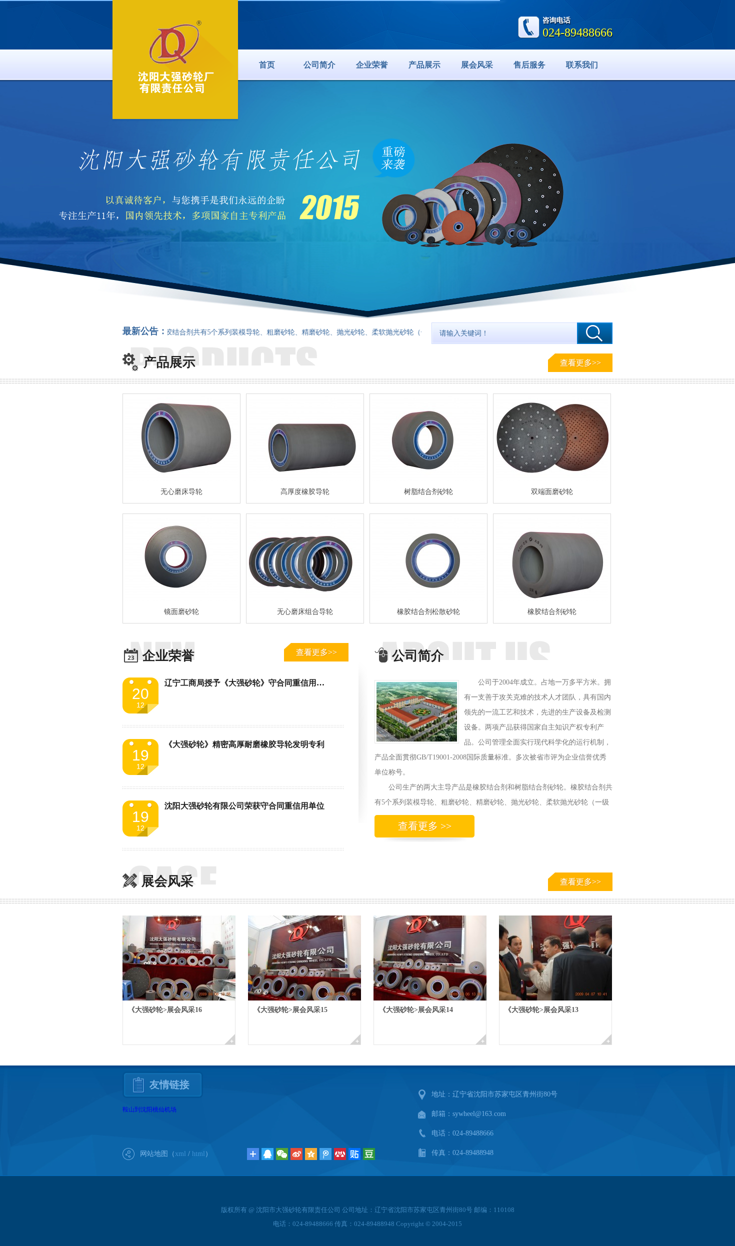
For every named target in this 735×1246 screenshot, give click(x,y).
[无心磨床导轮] (181, 438)
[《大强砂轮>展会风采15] (311, 958)
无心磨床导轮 (181, 492)
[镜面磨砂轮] (181, 558)
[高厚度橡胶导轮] (305, 438)
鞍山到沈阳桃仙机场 (149, 1109)
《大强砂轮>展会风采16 (165, 1010)
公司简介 (320, 64)
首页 (267, 64)
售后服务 (530, 64)
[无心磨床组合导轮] (305, 558)
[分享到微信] (282, 1154)
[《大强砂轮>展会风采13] (561, 958)
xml (180, 1154)
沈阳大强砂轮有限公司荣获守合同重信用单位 (244, 806)
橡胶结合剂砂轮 (552, 612)
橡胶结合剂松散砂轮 (428, 612)
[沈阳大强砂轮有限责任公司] (175, 58)
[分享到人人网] (340, 1154)
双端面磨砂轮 (552, 492)
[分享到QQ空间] (311, 1154)
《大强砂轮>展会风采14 (416, 1010)
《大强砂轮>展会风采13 (541, 1010)
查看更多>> (580, 362)
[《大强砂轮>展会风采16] (185, 958)
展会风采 (477, 64)
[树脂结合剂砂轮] (428, 438)
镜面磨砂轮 (181, 612)
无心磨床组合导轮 (305, 612)
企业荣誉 (372, 64)
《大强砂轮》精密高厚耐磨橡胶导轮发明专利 (244, 744)
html (198, 1154)
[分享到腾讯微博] (326, 1154)
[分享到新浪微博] (296, 1154)
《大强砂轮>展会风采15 (291, 1010)
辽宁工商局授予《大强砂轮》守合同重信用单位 (248, 682)
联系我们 (582, 64)
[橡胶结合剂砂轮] (552, 558)
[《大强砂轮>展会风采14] (436, 958)
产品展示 (424, 64)
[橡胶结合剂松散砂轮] (428, 558)
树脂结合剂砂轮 (428, 492)
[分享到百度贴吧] (354, 1154)
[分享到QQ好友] (268, 1154)
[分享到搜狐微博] (369, 1154)
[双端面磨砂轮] (552, 438)
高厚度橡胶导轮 (305, 492)
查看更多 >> (425, 826)
